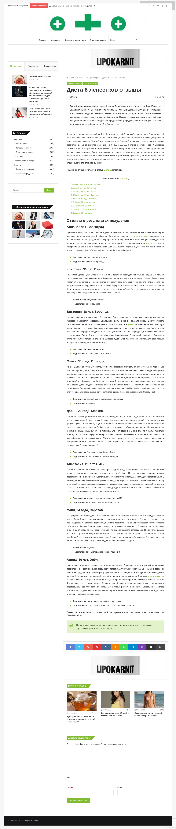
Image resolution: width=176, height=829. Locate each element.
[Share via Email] (151, 647)
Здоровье (55, 40)
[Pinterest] (97, 647)
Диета (149, 243)
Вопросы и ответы (24, 148)
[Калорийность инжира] (19, 79)
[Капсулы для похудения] (115, 58)
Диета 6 (107, 170)
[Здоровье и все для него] (88, 22)
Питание (42, 40)
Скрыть (125, 178)
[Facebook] (70, 647)
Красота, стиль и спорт (75, 40)
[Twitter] (79, 647)
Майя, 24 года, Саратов (83, 209)
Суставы (19, 156)
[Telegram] (133, 647)
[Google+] (88, 647)
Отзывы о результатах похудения (84, 184)
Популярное (16, 66)
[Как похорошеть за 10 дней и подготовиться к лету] (115, 699)
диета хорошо (141, 236)
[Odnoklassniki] (115, 647)
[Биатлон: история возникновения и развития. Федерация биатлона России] (33, 234)
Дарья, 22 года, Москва (83, 202)
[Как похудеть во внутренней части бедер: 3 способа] (149, 699)
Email (70, 788)
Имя (69, 777)
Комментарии (50, 66)
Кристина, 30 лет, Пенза (83, 191)
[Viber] (142, 647)
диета (130, 324)
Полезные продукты (25, 173)
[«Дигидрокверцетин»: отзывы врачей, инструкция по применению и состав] (47, 225)
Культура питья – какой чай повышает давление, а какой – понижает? (81, 719)
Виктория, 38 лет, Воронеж (84, 195)
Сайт (119, 788)
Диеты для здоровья (92, 78)
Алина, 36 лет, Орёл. (82, 213)
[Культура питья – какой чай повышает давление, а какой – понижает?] (82, 701)
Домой (71, 78)
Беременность (22, 143)
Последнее (33, 66)
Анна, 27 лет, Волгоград (83, 188)
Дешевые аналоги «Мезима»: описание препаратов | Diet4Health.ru (77, 6)
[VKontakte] (106, 647)
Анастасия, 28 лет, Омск (83, 206)
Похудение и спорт (98, 40)
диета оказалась (156, 576)
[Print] (160, 647)
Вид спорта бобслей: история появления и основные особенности (40, 111)
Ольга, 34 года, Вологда (83, 198)
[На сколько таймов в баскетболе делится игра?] (18, 225)
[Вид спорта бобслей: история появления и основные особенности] (19, 113)
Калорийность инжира (40, 76)
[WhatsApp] (123, 647)
